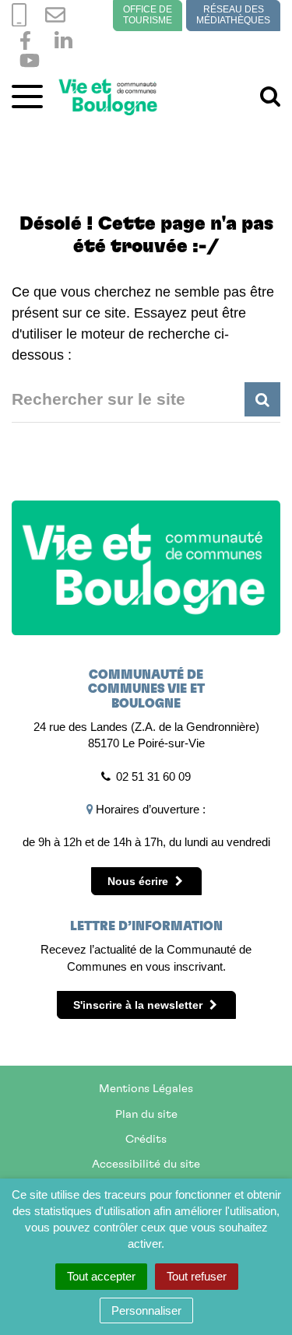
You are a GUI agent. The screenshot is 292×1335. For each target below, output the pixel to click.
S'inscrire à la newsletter (139, 1005)
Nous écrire (139, 881)
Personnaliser (146, 1310)
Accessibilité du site (146, 1164)
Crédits (146, 1139)
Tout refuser (197, 1276)
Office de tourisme (147, 15)
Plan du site (146, 1114)
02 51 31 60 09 (153, 776)
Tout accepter (101, 1276)
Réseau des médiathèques (233, 15)
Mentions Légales (146, 1088)
